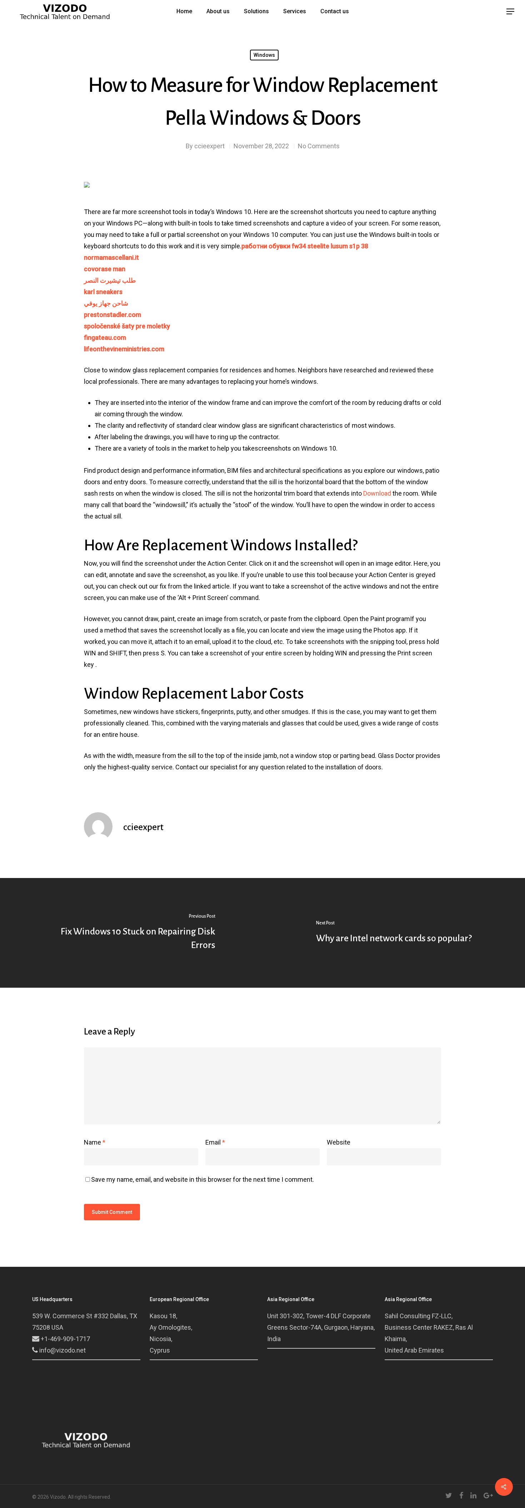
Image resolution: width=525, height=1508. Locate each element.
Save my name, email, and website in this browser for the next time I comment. (202, 1179)
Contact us (334, 11)
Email (215, 1142)
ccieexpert (209, 146)
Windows (264, 55)
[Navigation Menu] (510, 11)
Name (94, 1142)
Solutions (256, 11)
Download (377, 493)
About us (218, 11)
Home (184, 11)
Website (338, 1142)
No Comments (319, 146)
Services (294, 11)
